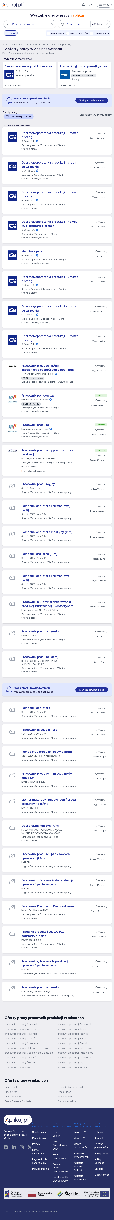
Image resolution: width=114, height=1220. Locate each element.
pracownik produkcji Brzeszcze (75, 1048)
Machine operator (34, 251)
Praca (17, 44)
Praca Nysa (11, 1091)
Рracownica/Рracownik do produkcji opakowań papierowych (47, 882)
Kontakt (98, 1138)
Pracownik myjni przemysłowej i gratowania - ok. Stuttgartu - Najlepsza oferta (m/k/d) (85, 66)
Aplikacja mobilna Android (78, 1166)
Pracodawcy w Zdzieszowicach (16, 126)
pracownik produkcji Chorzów (21, 1038)
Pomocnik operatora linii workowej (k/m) (45, 508)
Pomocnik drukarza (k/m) (39, 554)
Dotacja (98, 1168)
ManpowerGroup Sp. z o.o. (34, 399)
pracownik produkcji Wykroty (20, 1029)
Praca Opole (11, 1087)
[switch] (91, 100)
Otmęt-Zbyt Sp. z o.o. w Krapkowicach (40, 755)
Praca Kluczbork (14, 1096)
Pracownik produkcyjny (38, 484)
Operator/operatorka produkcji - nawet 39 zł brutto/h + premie (49, 224)
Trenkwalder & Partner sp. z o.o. (37, 374)
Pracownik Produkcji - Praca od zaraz (48, 906)
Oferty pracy (39, 1132)
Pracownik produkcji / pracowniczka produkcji (47, 452)
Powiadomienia (40, 1168)
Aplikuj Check (101, 1153)
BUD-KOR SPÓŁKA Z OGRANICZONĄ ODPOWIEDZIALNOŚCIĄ (39, 662)
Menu (106, 4)
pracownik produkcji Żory (18, 1066)
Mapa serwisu (101, 1174)
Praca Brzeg (64, 1091)
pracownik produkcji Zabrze (73, 1033)
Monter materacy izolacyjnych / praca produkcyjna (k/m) (48, 802)
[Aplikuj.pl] (17, 1119)
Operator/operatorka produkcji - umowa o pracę (29, 66)
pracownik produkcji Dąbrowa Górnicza (26, 1048)
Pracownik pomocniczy (38, 395)
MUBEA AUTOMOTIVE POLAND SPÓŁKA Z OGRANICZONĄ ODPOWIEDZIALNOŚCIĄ (42, 831)
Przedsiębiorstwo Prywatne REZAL (38, 458)
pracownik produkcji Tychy (72, 1029)
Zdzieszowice (41, 44)
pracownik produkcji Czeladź (20, 1057)
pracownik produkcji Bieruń (72, 1043)
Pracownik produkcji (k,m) (40, 657)
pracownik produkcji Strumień (21, 1024)
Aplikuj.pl (6, 44)
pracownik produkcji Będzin (72, 1062)
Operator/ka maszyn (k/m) (40, 825)
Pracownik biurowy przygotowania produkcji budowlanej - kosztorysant (47, 604)
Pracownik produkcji (35, 425)
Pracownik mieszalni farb (39, 730)
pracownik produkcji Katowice (21, 1033)
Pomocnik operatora (35, 708)
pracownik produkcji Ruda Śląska (75, 1052)
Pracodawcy (39, 1138)
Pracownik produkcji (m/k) (40, 631)
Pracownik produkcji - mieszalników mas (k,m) (47, 775)
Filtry (12, 33)
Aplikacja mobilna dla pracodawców (61, 1168)
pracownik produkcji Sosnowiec (22, 1043)
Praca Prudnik (65, 1096)
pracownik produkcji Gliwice (20, 1062)
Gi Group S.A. (28, 141)
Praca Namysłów (67, 1101)
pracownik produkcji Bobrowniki (75, 1024)
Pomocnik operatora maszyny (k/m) (47, 532)
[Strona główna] (13, 4)
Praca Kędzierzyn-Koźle (71, 1087)
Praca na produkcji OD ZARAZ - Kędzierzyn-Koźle (43, 934)
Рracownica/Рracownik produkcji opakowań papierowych (44, 963)
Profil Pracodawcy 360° (60, 1145)
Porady (36, 1143)
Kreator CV (80, 1132)
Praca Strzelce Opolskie (18, 1101)
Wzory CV (79, 1138)
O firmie (98, 1132)
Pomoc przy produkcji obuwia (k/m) (46, 751)
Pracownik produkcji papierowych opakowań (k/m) (45, 856)
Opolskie (27, 44)
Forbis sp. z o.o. (29, 635)
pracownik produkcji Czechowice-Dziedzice (29, 1052)
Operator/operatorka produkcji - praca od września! (48, 164)
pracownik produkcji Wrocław (74, 1066)
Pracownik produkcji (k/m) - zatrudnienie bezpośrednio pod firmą (47, 368)
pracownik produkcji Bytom (72, 1038)
